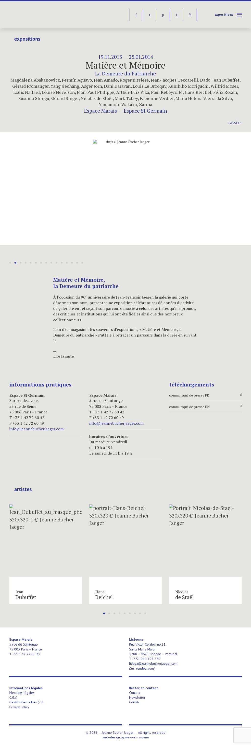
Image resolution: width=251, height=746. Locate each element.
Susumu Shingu (33, 98)
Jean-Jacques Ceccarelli (174, 80)
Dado (205, 80)
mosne (144, 737)
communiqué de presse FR (205, 395)
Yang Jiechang (64, 86)
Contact (134, 692)
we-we (130, 737)
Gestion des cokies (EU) (26, 702)
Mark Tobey (126, 98)
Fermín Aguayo (77, 80)
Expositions (223, 14)
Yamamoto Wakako (118, 104)
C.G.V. (13, 697)
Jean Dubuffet (225, 80)
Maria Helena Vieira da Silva (204, 98)
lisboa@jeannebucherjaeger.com (153, 663)
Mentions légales (22, 692)
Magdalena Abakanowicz (35, 80)
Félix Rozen (225, 92)
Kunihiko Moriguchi (188, 86)
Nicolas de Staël (97, 98)
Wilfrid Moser (224, 86)
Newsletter (137, 697)
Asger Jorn (91, 86)
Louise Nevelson (58, 92)
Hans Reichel (198, 92)
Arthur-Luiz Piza (132, 92)
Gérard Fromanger (30, 86)
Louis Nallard (26, 92)
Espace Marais (100, 110)
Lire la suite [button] (63, 356)
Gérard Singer (65, 98)
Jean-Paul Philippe (95, 92)
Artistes (23, 489)
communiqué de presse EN (205, 407)
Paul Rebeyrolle (167, 92)
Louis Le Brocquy (149, 86)
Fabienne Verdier (157, 98)
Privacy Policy (19, 707)
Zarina (145, 104)
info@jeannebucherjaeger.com (36, 429)
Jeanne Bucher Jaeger (47, 15)
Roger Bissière (134, 80)
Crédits (134, 702)
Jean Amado (106, 80)
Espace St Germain (145, 110)
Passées (235, 123)
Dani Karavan (117, 86)
